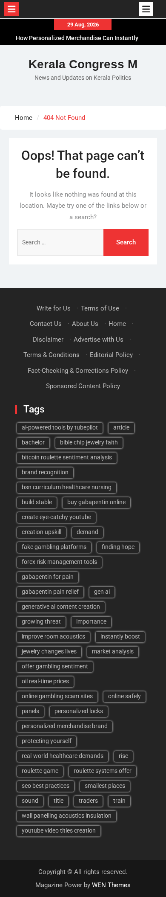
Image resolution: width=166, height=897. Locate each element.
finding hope (118, 546)
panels (30, 711)
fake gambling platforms (54, 546)
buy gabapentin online (96, 502)
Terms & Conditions (51, 355)
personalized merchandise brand (65, 726)
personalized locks (78, 711)
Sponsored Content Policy (83, 386)
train (119, 800)
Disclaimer (48, 339)
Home (117, 324)
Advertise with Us (98, 339)
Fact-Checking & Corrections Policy (78, 370)
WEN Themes (111, 885)
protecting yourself (47, 740)
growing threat (41, 621)
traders (88, 800)
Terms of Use (100, 308)
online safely (124, 696)
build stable (37, 502)
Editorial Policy (111, 355)
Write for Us (54, 308)
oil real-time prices (45, 681)
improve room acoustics (53, 636)
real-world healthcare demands (62, 755)
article (121, 427)
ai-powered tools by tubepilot (60, 427)
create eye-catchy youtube (56, 517)
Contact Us (46, 324)
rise (123, 755)
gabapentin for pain (48, 576)
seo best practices (45, 785)
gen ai (102, 591)
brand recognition (45, 472)
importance (91, 621)
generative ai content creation (61, 606)
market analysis (113, 651)
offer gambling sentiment (55, 666)
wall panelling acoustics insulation (67, 815)
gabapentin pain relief (50, 591)
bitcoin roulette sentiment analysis (67, 457)
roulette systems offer (103, 770)
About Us (85, 324)
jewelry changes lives (49, 651)
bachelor (33, 442)
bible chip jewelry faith (89, 442)
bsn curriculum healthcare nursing (67, 487)
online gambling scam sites (57, 696)
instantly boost (120, 636)
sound (30, 800)
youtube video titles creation (59, 830)
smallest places (105, 785)
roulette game (40, 770)
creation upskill (41, 531)
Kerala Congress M (83, 64)
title (58, 800)
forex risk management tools (59, 561)
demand (87, 531)
